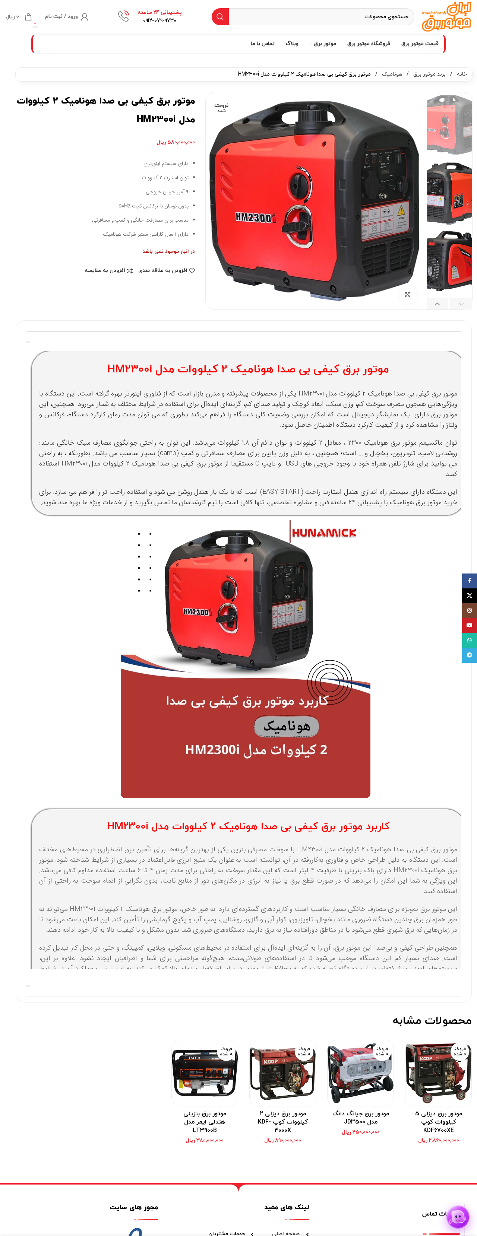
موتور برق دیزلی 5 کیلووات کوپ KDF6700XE (438, 1122)
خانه (461, 74)
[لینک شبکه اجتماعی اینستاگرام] (469, 610)
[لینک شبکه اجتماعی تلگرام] (469, 655)
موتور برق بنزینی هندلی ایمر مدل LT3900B (204, 1122)
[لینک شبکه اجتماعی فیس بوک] (469, 580)
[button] (461, 303)
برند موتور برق (429, 74)
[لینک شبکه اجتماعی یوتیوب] (469, 625)
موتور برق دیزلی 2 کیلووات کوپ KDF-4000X (283, 1122)
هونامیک (391, 74)
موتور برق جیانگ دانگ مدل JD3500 (360, 1118)
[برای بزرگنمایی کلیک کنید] (407, 294)
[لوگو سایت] (446, 16)
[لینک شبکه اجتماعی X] (469, 595)
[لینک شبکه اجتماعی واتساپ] (469, 640)
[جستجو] (220, 16)
